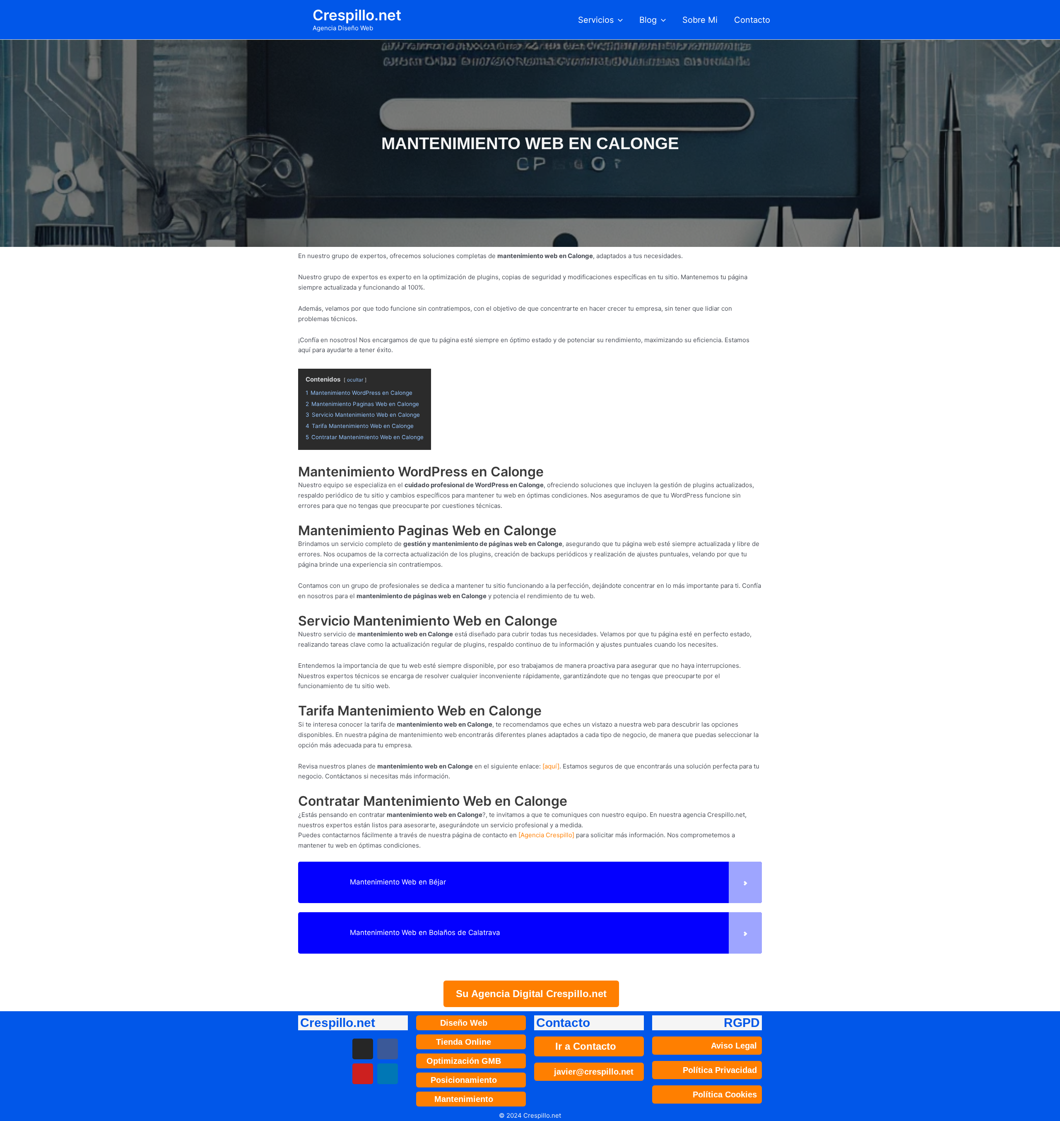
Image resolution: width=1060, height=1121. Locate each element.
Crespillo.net (357, 15)
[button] (618, 19)
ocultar (355, 380)
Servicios (596, 20)
